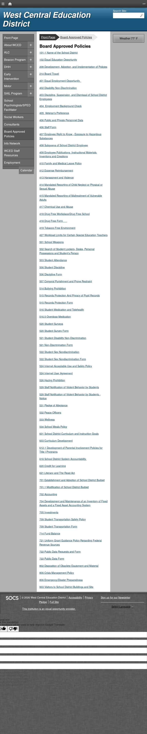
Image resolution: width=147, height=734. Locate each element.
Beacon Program (15, 60)
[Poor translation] (13, 629)
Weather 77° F (129, 38)
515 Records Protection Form (56, 302)
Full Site (54, 602)
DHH (7, 67)
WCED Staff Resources (12, 153)
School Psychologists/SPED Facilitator (17, 105)
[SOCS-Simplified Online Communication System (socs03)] (12, 597)
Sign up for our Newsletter (115, 597)
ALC (7, 52)
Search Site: (120, 10)
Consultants (11, 124)
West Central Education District (47, 19)
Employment (12, 162)
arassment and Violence (56, 177)
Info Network (12, 143)
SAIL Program (13, 93)
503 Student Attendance (53, 260)
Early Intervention (11, 76)
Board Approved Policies (14, 133)
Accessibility (75, 597)
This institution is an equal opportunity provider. (49, 609)
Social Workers (13, 117)
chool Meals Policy (53, 426)
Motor (7, 86)
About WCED (12, 45)
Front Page (11, 38)
